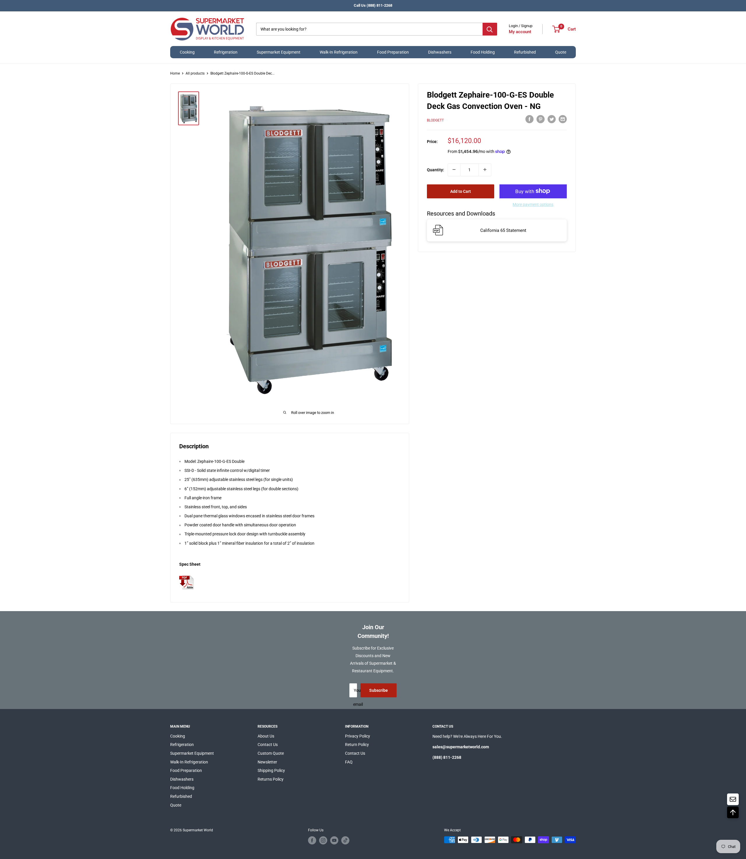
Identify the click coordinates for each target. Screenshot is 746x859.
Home (175, 73)
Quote (560, 52)
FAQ (349, 762)
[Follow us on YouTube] (334, 840)
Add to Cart (460, 191)
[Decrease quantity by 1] (454, 169)
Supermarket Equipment (278, 52)
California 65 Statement (503, 230)
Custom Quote (271, 753)
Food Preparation (393, 52)
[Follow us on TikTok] (345, 840)
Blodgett (435, 120)
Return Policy (357, 744)
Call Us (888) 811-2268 (373, 5)
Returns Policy (271, 779)
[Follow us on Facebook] (312, 840)
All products (195, 73)
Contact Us (268, 744)
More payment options (533, 204)
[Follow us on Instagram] (323, 840)
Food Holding (483, 52)
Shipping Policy (271, 770)
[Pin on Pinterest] (540, 119)
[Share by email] (563, 119)
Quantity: (435, 169)
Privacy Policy (357, 736)
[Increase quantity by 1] (485, 169)
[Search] (490, 29)
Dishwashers (439, 52)
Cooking (187, 52)
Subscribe (378, 690)
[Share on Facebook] (529, 119)
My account (520, 31)
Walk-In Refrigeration (339, 52)
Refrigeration (225, 52)
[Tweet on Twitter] (552, 119)
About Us (266, 736)
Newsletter (267, 762)
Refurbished (525, 52)
